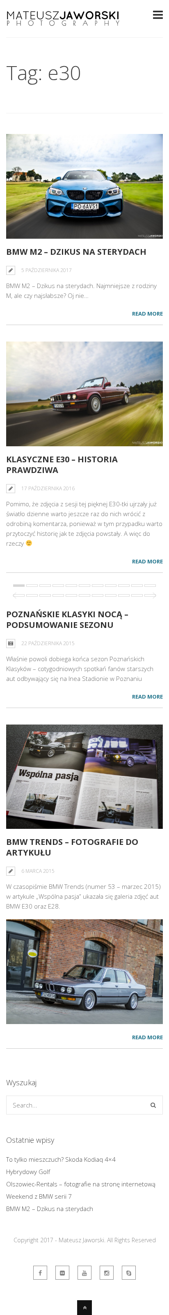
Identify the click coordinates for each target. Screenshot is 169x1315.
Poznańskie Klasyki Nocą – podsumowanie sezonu (67, 619)
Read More (147, 313)
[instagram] (107, 1273)
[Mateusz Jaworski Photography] (64, 24)
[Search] (153, 1105)
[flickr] (62, 1273)
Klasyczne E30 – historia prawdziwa (62, 464)
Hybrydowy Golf (28, 1171)
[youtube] (84, 1273)
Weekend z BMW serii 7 (39, 1196)
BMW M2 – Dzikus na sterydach (76, 251)
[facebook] (40, 1273)
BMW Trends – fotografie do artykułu (72, 847)
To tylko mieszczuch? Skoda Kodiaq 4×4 (61, 1159)
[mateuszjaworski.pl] (129, 1273)
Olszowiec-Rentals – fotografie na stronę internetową (80, 1184)
